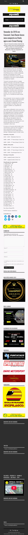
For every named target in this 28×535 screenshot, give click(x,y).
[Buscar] (23, 1)
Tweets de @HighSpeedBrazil (10, 448)
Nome (5, 248)
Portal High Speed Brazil (10, 271)
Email (5, 252)
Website (5, 256)
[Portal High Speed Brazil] (14, 11)
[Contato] (14, 15)
